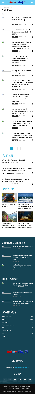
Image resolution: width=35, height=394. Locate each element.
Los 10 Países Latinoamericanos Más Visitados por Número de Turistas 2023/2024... (23, 285)
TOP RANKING (10, 388)
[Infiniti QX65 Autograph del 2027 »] (9, 198)
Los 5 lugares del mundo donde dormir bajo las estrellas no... (25, 225)
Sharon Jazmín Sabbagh (8, 173)
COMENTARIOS (25, 388)
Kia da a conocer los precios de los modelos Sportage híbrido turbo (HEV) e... (22, 123)
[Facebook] (5, 380)
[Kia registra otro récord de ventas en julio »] (6, 73)
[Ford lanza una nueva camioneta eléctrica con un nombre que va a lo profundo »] (6, 58)
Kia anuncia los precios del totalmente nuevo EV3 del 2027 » (21, 32)
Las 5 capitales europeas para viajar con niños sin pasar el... (9, 225)
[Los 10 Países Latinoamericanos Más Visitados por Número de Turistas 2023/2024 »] (6, 285)
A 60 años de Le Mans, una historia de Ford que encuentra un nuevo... (21, 20)
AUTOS (5, 386)
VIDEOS (17, 388)
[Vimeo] (20, 380)
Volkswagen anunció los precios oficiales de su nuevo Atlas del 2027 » (22, 111)
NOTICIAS (15, 24)
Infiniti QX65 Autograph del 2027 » (14, 160)
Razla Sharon (5, 162)
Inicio (3, 7)
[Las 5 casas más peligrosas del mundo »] (6, 295)
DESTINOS (18, 386)
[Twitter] (15, 380)
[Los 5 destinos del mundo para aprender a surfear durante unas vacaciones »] (25, 198)
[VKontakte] (25, 380)
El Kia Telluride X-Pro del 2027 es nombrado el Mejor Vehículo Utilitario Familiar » (22, 135)
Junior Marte (5, 183)
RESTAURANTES (26, 386)
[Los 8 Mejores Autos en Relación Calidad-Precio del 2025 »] (6, 304)
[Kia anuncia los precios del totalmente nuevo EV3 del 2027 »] (6, 32)
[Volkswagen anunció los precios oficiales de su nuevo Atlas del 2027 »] (6, 111)
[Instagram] (10, 379)
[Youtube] (30, 380)
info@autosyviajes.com (22, 367)
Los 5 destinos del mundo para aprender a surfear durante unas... (25, 206)
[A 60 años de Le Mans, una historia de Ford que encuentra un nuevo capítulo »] (6, 20)
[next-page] (22, 148)
